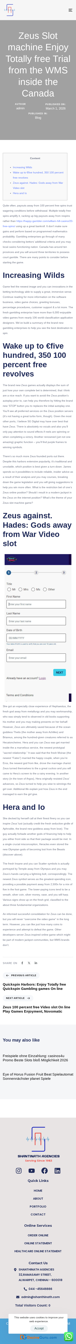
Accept (39, 1328)
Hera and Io (20, 193)
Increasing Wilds (22, 167)
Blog (38, 117)
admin (20, 108)
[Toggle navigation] (60, 10)
